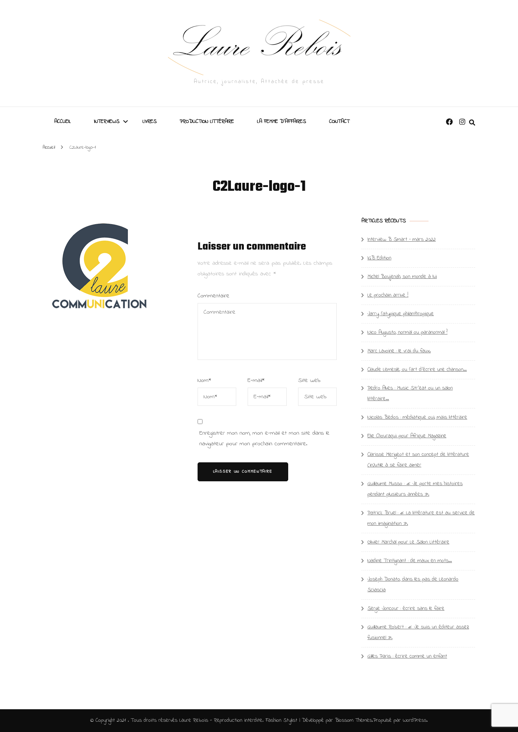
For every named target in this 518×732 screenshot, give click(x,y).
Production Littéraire (207, 122)
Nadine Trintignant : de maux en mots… (409, 561)
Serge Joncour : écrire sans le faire (405, 609)
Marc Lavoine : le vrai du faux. (399, 351)
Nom (204, 380)
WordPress (415, 720)
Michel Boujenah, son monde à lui (402, 277)
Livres (150, 122)
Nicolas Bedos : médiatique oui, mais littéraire (417, 417)
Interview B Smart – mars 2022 (401, 239)
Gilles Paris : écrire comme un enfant (407, 656)
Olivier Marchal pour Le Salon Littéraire (408, 542)
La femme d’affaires (281, 122)
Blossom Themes (353, 720)
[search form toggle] (472, 122)
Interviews (106, 122)
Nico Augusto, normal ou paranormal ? (407, 332)
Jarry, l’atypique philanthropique (400, 314)
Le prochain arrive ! (387, 295)
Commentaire (213, 295)
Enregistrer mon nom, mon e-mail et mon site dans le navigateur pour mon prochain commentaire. (264, 438)
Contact (339, 122)
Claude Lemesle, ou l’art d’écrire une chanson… (417, 370)
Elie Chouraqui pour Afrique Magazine (406, 436)
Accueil (62, 122)
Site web (309, 380)
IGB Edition (379, 258)
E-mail (256, 380)
